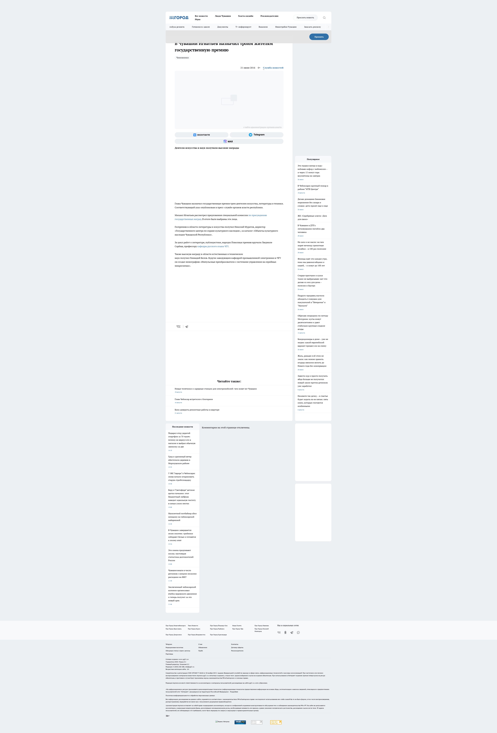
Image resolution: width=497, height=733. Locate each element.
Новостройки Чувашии (286, 27)
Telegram (169, 644)
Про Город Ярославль (173, 629)
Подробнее (234, 692)
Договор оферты (237, 647)
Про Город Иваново (262, 626)
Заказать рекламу (312, 27)
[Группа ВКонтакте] (201, 134)
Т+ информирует (243, 27)
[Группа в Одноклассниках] (285, 632)
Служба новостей (273, 67)
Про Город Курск (194, 629)
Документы (222, 27)
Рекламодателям (269, 16)
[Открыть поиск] (324, 17)
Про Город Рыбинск (217, 629)
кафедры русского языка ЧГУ (212, 246)
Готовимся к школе (201, 27)
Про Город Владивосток (196, 635)
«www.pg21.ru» (183, 659)
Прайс (200, 651)
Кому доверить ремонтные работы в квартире (197, 411)
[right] (328, 27)
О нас (200, 644)
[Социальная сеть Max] (229, 141)
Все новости (201, 16)
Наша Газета (236, 626)
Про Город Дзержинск (174, 635)
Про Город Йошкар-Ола (218, 626)
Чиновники (182, 57)
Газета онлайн (245, 16)
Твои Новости (193, 626)
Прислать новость (305, 17)
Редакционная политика (174, 647)
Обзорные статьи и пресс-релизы (178, 651)
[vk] (178, 326)
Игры (197, 19)
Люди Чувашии (223, 16)
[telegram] (187, 326)
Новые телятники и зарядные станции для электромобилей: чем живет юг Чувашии (216, 390)
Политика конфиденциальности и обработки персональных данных (190, 695)
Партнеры (169, 654)
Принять (319, 36)
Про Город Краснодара (218, 635)
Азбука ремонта (176, 27)
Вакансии (263, 27)
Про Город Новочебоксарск (176, 626)
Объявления (202, 647)
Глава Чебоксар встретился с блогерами (194, 400)
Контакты (234, 644)
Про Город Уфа (237, 629)
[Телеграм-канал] (256, 134)
